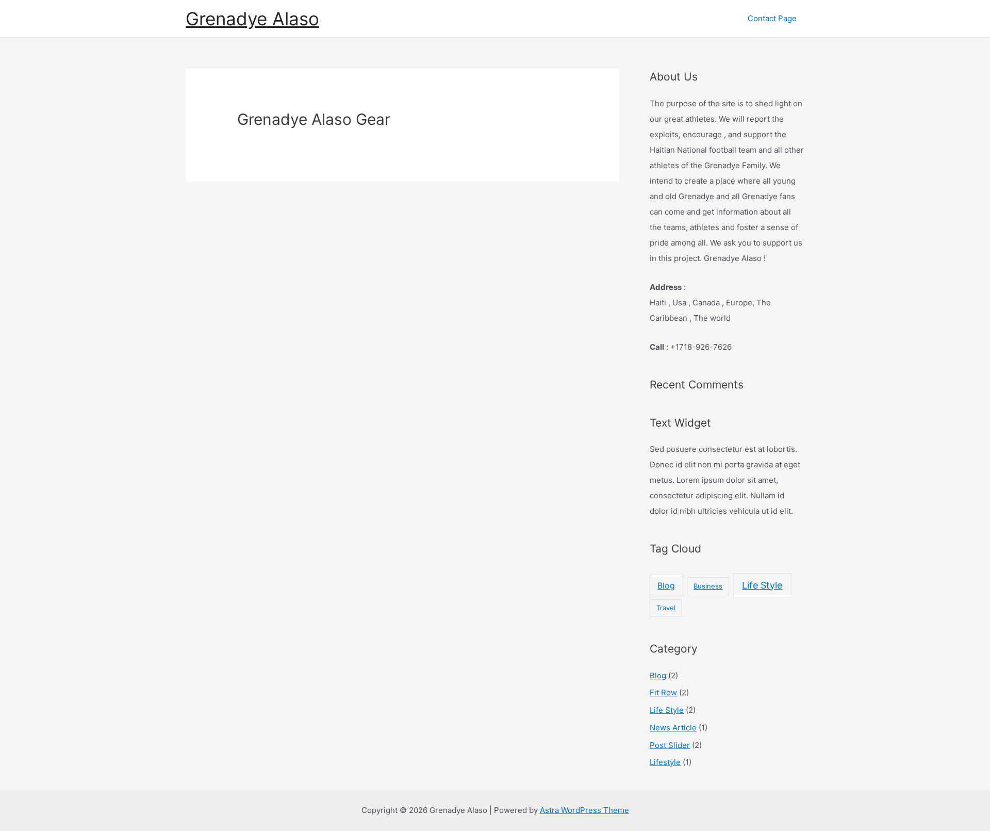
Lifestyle (665, 762)
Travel (665, 608)
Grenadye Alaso (252, 18)
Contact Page (772, 18)
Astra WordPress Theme (584, 810)
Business (708, 586)
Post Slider (670, 745)
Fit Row (663, 692)
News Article (673, 727)
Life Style (762, 585)
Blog (666, 585)
